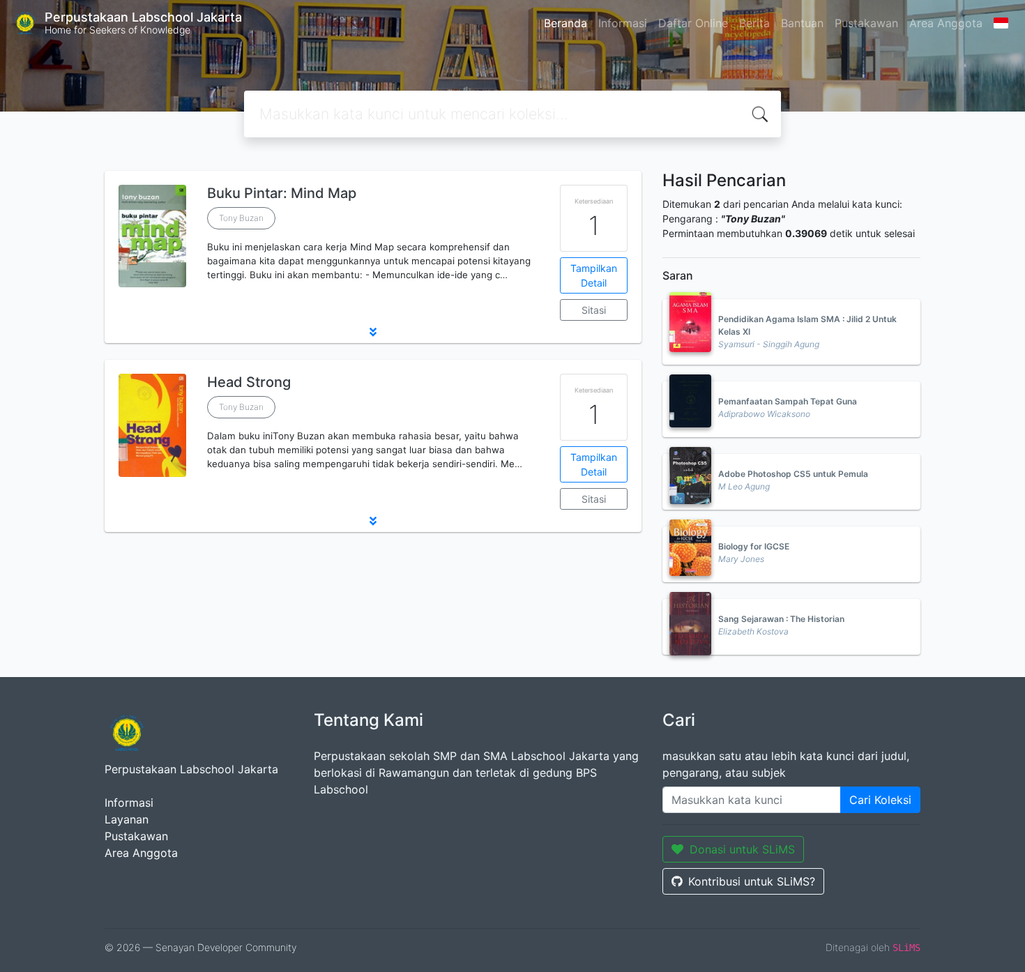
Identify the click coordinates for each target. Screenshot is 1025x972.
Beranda (565, 23)
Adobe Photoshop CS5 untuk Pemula (793, 474)
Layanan (127, 819)
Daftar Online (693, 23)
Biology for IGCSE (753, 546)
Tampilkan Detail (593, 275)
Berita (754, 23)
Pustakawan (866, 23)
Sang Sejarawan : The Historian (781, 619)
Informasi (622, 23)
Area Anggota (945, 23)
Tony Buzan (241, 218)
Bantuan (802, 23)
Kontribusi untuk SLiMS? (751, 881)
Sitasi (594, 310)
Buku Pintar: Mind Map (281, 193)
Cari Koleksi (880, 800)
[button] (373, 332)
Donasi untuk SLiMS (742, 849)
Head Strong (249, 382)
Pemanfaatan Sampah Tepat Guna (787, 401)
